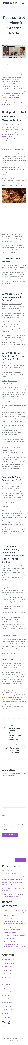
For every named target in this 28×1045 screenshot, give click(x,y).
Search (4, 855)
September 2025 (9, 970)
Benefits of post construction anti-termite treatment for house (12, 929)
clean (20, 102)
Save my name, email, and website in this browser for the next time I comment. (13, 827)
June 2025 (7, 981)
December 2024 (9, 999)
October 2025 (8, 966)
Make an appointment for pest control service (14, 697)
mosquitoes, (6, 136)
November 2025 (9, 963)
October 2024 (8, 1006)
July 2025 (7, 977)
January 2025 (8, 995)
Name (4, 805)
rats (15, 136)
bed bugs (5, 134)
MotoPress (16, 1040)
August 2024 (8, 1013)
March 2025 (7, 988)
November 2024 (9, 1002)
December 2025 (9, 959)
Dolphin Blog (10, 2)
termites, (12, 134)
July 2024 (7, 1017)
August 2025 (8, 974)
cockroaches (20, 134)
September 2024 (9, 1010)
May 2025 (7, 984)
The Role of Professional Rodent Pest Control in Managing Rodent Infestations (15, 913)
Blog (3, 66)
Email (4, 815)
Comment (5, 780)
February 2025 (8, 992)
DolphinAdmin (18, 64)
